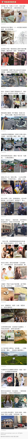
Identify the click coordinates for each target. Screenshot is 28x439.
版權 (17, 436)
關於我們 (3, 436)
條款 (12, 436)
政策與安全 (8, 436)
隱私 (15, 436)
